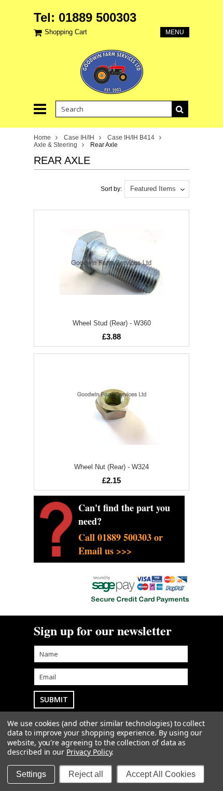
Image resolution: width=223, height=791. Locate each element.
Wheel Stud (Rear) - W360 (112, 323)
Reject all (85, 774)
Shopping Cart (66, 32)
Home (42, 137)
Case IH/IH (79, 137)
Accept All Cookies (161, 774)
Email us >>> (105, 550)
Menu (174, 32)
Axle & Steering (55, 144)
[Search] (180, 109)
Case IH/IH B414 (131, 137)
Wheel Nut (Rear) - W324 (111, 467)
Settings (31, 774)
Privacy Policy (89, 752)
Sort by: (111, 189)
